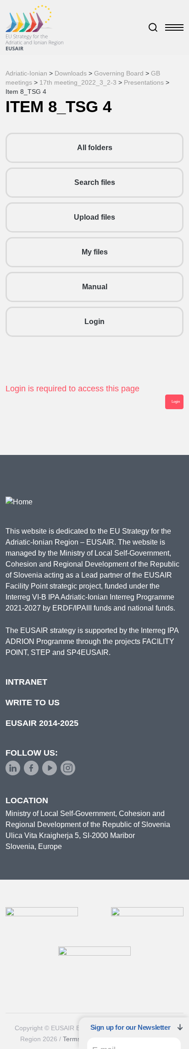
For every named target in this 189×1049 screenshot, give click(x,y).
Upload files (94, 217)
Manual (94, 287)
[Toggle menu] (174, 27)
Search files (94, 182)
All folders (94, 147)
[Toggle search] (153, 27)
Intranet (26, 682)
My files (95, 252)
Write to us (33, 702)
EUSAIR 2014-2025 (42, 723)
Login (94, 321)
